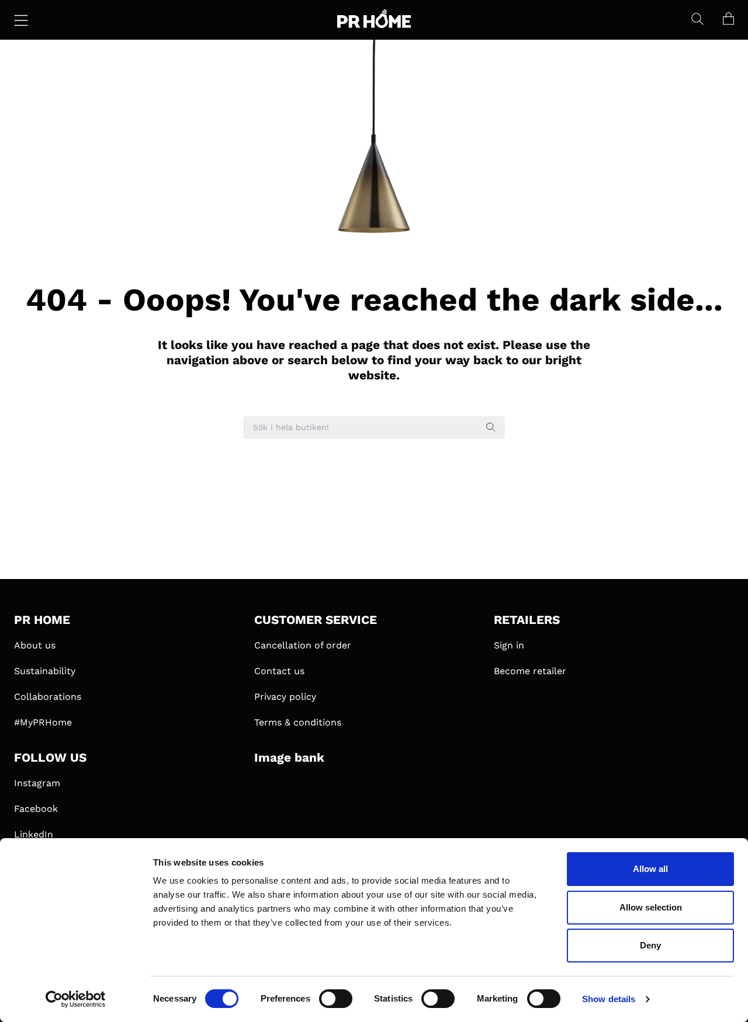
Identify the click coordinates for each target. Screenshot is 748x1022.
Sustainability (44, 670)
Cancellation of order (302, 645)
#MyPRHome (43, 722)
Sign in (509, 645)
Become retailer (530, 670)
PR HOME (42, 620)
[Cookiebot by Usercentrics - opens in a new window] (76, 999)
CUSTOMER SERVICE (315, 620)
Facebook (36, 808)
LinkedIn (33, 834)
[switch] (335, 998)
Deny (650, 945)
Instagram (37, 783)
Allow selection (650, 907)
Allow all (650, 869)
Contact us (279, 670)
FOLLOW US (50, 758)
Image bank (289, 758)
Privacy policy (285, 696)
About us (35, 645)
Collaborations (47, 696)
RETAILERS (527, 620)
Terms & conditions (297, 722)
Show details (608, 999)
